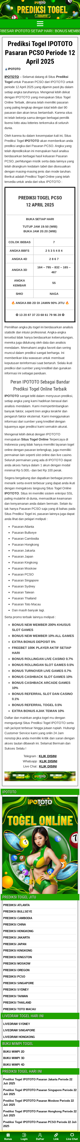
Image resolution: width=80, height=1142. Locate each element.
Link (56, 1139)
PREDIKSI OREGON (16, 970)
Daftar (40, 1139)
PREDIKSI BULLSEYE (17, 911)
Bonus (8, 1139)
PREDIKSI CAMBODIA (17, 918)
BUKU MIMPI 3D (13, 1058)
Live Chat (72, 1139)
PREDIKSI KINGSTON (17, 957)
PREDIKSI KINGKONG (17, 950)
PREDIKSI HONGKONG (18, 931)
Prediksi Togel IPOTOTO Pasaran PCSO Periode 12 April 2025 (40, 52)
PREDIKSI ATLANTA (16, 905)
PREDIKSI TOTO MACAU (19, 1009)
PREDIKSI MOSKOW (16, 963)
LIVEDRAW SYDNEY (16, 1024)
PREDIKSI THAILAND (17, 1002)
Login (24, 1139)
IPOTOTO (14, 69)
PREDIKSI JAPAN (14, 944)
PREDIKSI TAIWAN (15, 996)
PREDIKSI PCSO (14, 976)
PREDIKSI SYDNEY (16, 989)
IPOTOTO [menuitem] (11, 76)
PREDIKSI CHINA (14, 924)
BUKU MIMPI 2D (13, 1051)
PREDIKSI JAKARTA (16, 937)
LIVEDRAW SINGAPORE (19, 1030)
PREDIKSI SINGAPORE (18, 983)
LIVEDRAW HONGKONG (19, 1037)
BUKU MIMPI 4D (13, 1064)
